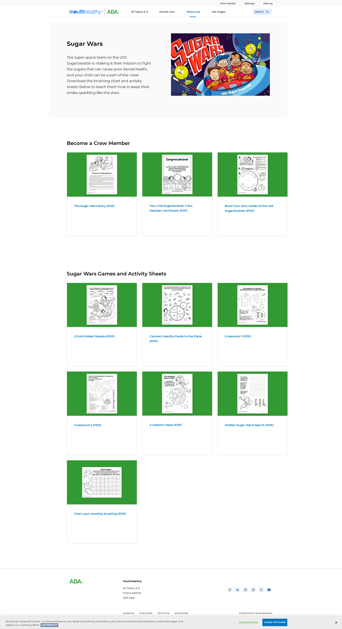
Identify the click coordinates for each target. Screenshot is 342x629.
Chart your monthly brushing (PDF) (100, 513)
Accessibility (128, 613)
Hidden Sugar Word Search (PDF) (249, 425)
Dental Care (167, 12)
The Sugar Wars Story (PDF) (94, 206)
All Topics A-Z (139, 12)
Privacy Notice (145, 613)
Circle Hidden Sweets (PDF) (94, 336)
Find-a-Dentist (228, 3)
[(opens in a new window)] (229, 592)
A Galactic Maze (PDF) (165, 425)
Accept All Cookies (274, 622)
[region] (171, 622)
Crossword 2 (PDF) (87, 425)
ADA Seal (249, 3)
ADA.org (268, 3)
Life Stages (219, 12)
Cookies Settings (248, 622)
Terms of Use (163, 613)
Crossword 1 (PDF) (238, 336)
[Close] (336, 622)
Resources (193, 12)
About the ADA (181, 613)
